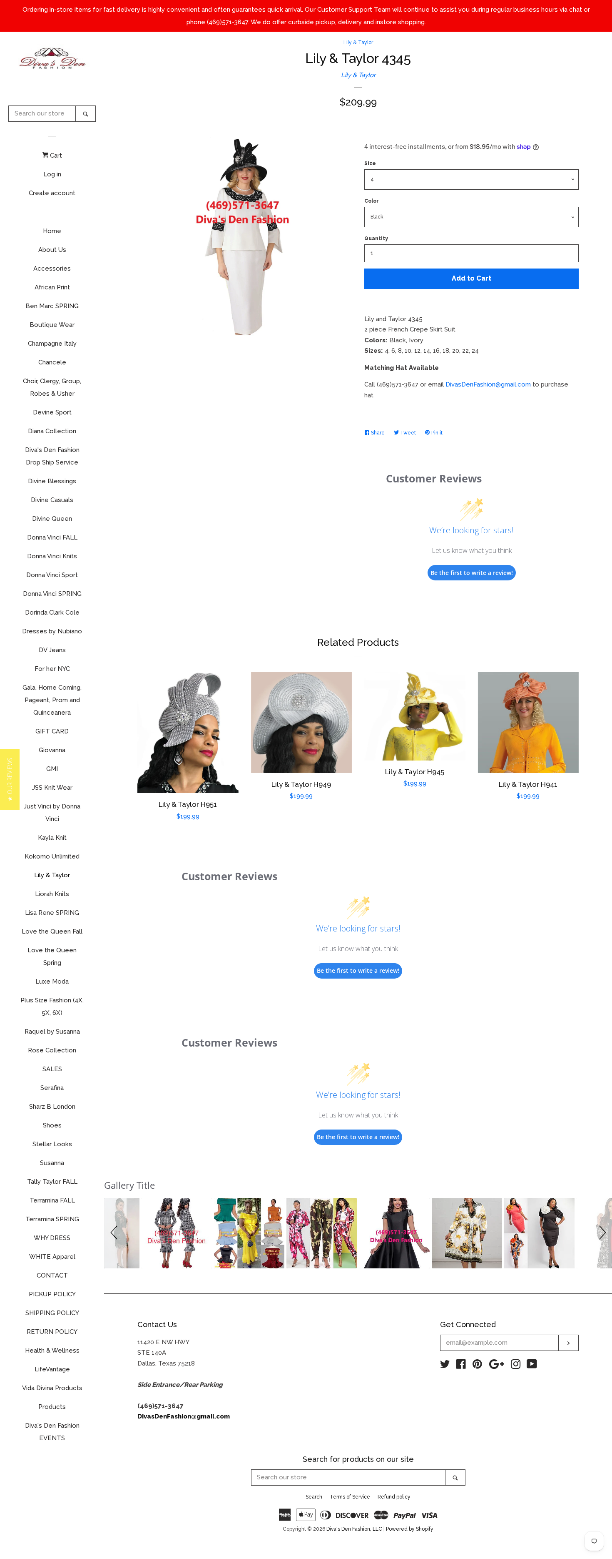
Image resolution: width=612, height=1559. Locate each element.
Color (371, 201)
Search (314, 1497)
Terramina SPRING (52, 1219)
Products (52, 1407)
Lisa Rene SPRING (52, 912)
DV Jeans (52, 650)
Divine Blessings (52, 481)
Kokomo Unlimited (52, 856)
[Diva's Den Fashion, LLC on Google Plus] (496, 1366)
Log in (52, 174)
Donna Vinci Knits (52, 556)
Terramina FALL (52, 1200)
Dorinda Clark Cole (52, 612)
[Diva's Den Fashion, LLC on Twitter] (445, 1366)
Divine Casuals (52, 500)
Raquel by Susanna (52, 1031)
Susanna (52, 1163)
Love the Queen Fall (52, 931)
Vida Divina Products (52, 1388)
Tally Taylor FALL (52, 1181)
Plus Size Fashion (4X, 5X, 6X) (52, 1007)
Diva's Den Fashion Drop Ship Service (52, 456)
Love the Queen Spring (52, 956)
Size (370, 163)
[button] (115, 1233)
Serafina (52, 1088)
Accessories (52, 268)
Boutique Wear (52, 325)
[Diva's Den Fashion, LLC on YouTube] (532, 1366)
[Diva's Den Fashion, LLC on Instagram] (516, 1366)
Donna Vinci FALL (52, 537)
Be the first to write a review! (471, 573)
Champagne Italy (52, 343)
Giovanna (52, 750)
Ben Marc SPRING (52, 306)
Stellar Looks (52, 1144)
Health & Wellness (52, 1350)
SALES (52, 1069)
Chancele (52, 362)
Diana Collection (52, 431)
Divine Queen (52, 518)
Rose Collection (52, 1050)
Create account (52, 193)
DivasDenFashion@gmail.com (488, 384)
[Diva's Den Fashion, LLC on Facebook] (461, 1366)
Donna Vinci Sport (52, 575)
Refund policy (394, 1497)
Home (52, 231)
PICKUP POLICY (52, 1294)
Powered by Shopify (409, 1529)
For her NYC (52, 669)
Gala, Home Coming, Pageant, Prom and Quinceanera (52, 700)
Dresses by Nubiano (52, 631)
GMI (52, 769)
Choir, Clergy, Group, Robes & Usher (52, 387)
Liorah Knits (52, 894)
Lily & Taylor (52, 875)
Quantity (376, 238)
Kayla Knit (52, 837)
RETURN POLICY (52, 1332)
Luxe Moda (52, 981)
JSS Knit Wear (52, 787)
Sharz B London (52, 1106)
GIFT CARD (52, 731)
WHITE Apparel (52, 1256)
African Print (52, 287)
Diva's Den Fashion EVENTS (52, 1432)
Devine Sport (52, 412)
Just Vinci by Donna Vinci (52, 813)
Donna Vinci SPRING (52, 593)
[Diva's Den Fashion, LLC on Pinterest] (477, 1366)
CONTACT (52, 1275)
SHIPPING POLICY (52, 1313)
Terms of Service (350, 1497)
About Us (52, 250)
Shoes (52, 1125)
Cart (55, 155)
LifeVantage (52, 1369)
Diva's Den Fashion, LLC (354, 1529)
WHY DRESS (52, 1238)
